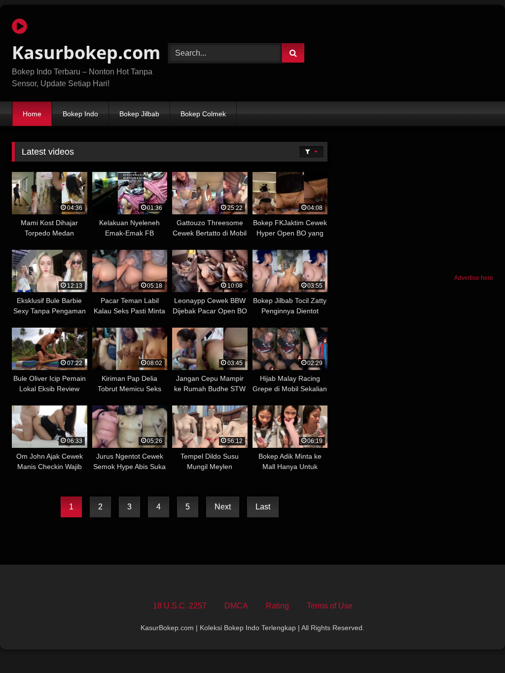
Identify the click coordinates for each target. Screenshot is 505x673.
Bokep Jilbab (139, 114)
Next (223, 507)
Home (32, 114)
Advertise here (473, 277)
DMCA (236, 606)
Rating (277, 606)
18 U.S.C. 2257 (180, 606)
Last (262, 507)
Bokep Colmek (203, 114)
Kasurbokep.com (78, 52)
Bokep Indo (80, 114)
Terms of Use (330, 606)
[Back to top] (474, 643)
